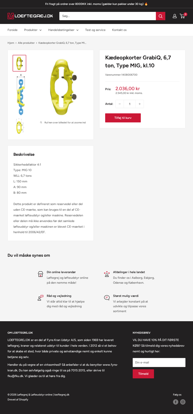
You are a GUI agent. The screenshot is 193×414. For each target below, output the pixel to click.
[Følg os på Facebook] (175, 402)
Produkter (31, 30)
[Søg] (160, 16)
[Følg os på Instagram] (182, 402)
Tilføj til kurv (123, 118)
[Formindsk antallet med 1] (120, 104)
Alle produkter (26, 43)
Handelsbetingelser (61, 30)
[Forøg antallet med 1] (140, 104)
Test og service (95, 30)
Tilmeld (143, 374)
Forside (13, 30)
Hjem (11, 43)
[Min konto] (175, 16)
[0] (182, 16)
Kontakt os (119, 30)
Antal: (109, 104)
